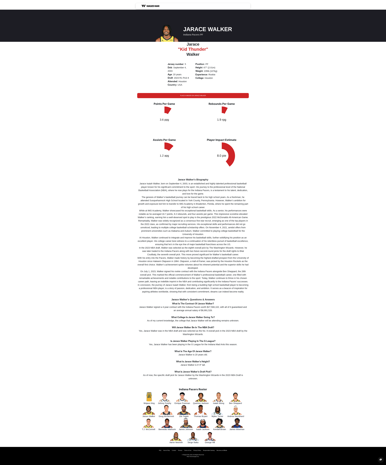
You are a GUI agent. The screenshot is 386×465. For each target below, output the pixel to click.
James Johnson (186, 429)
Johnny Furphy (164, 403)
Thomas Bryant (200, 416)
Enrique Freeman (182, 403)
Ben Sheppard (235, 403)
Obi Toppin (184, 416)
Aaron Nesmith (176, 442)
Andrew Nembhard (235, 416)
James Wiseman (236, 429)
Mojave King (149, 403)
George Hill (210, 442)
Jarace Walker (148, 416)
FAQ (160, 450)
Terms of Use (187, 450)
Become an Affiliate (222, 450)
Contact (174, 450)
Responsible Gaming (209, 450)
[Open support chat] (381, 460)
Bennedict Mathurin (167, 429)
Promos (180, 450)
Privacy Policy (197, 450)
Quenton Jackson (201, 403)
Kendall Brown (219, 429)
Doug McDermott (166, 416)
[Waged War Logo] (151, 6)
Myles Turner (217, 416)
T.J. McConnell (148, 429)
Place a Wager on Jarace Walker (193, 95)
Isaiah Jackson (202, 429)
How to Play (166, 450)
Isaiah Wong (218, 403)
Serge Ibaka (193, 442)
